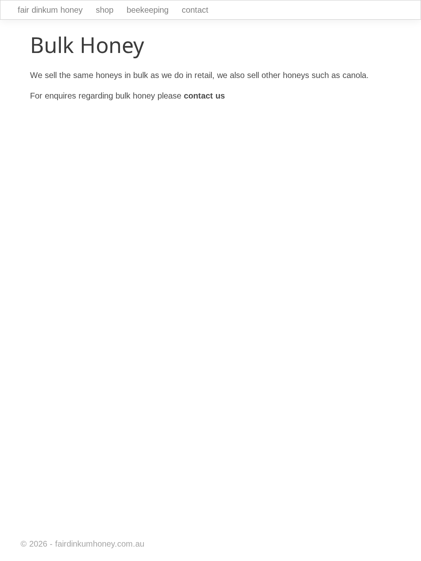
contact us (204, 95)
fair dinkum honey (50, 9)
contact (195, 9)
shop (104, 9)
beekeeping (148, 9)
